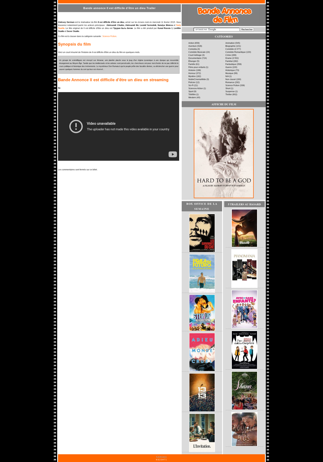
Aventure (192, 46)
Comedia (192, 49)
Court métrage (195, 55)
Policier (191, 82)
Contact (161, 457)
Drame (228, 58)
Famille (191, 64)
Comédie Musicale (197, 52)
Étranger (192, 61)
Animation (230, 43)
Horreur (191, 73)
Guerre (228, 67)
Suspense (230, 91)
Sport (190, 91)
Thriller (228, 94)
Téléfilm (192, 94)
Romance (229, 82)
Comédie (229, 49)
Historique (230, 70)
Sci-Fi (191, 85)
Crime (228, 55)
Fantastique (230, 64)
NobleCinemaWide (197, 79)
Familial (229, 61)
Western (192, 97)
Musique (229, 73)
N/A (227, 76)
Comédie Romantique (235, 52)
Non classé (230, 79)
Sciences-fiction (195, 88)
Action (191, 43)
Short (227, 88)
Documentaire (194, 58)
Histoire (191, 70)
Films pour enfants (196, 67)
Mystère (192, 76)
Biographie (230, 46)
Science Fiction (109, 36)
